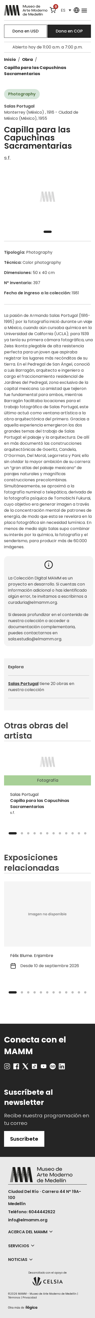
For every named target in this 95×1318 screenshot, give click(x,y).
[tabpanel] (47, 197)
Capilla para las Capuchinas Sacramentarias (35, 71)
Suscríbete (24, 1138)
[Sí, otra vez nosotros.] (23, 1307)
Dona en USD (25, 31)
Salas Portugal (23, 684)
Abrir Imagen (47, 197)
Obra (27, 59)
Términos (14, 1297)
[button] (65, 10)
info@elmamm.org (27, 1220)
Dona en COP (69, 31)
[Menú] (84, 10)
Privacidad (30, 1297)
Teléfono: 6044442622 (31, 1212)
